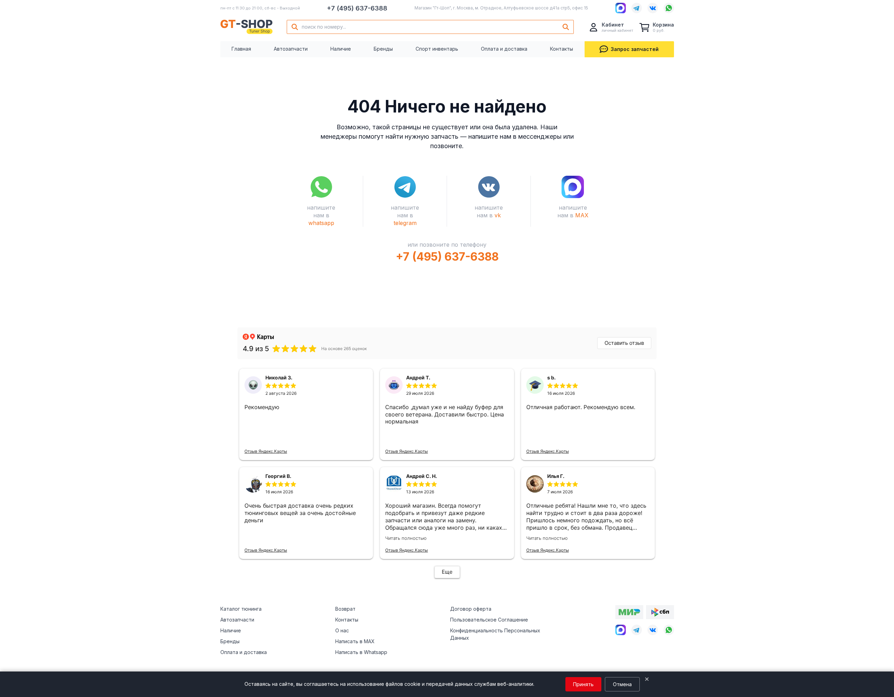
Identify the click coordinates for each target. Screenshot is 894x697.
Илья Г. (555, 476)
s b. (551, 377)
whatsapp (321, 222)
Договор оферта (470, 609)
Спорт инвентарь (437, 49)
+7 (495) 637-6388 (357, 8)
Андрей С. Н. (421, 476)
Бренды (383, 49)
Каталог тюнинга (241, 609)
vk (497, 215)
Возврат (345, 609)
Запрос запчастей (635, 49)
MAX (581, 215)
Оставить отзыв (624, 343)
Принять (583, 684)
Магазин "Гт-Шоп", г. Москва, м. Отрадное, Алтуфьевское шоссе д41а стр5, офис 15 (501, 7)
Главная (241, 49)
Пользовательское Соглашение (489, 620)
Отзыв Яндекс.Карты (265, 451)
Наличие (340, 49)
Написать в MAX (355, 641)
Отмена (622, 684)
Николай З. (278, 377)
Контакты (561, 49)
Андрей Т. (418, 377)
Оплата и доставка (504, 49)
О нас (342, 630)
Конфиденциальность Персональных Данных (495, 634)
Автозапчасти (291, 49)
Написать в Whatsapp (361, 652)
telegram (405, 222)
